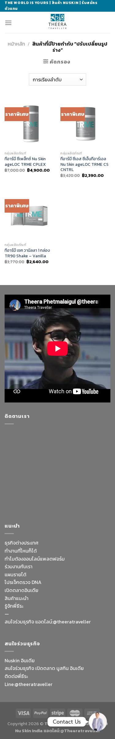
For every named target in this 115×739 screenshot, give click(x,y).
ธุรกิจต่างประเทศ (21, 542)
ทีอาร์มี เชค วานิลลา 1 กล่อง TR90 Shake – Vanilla (27, 253)
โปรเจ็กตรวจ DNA (23, 582)
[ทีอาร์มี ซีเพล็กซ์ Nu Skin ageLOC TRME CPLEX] (30, 123)
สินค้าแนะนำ (17, 598)
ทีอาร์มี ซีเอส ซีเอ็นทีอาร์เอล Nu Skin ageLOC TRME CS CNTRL (84, 164)
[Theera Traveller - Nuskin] (57, 22)
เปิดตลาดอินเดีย (21, 590)
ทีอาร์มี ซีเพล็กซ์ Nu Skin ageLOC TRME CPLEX (25, 161)
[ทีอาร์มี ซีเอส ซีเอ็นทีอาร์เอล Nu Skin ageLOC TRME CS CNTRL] (85, 123)
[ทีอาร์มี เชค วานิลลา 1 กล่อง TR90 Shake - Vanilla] (30, 215)
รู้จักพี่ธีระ (14, 606)
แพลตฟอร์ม (52, 558)
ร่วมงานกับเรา (19, 566)
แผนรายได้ (15, 574)
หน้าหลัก (16, 43)
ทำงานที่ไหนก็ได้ (21, 550)
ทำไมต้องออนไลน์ (22, 558)
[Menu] (8, 22)
